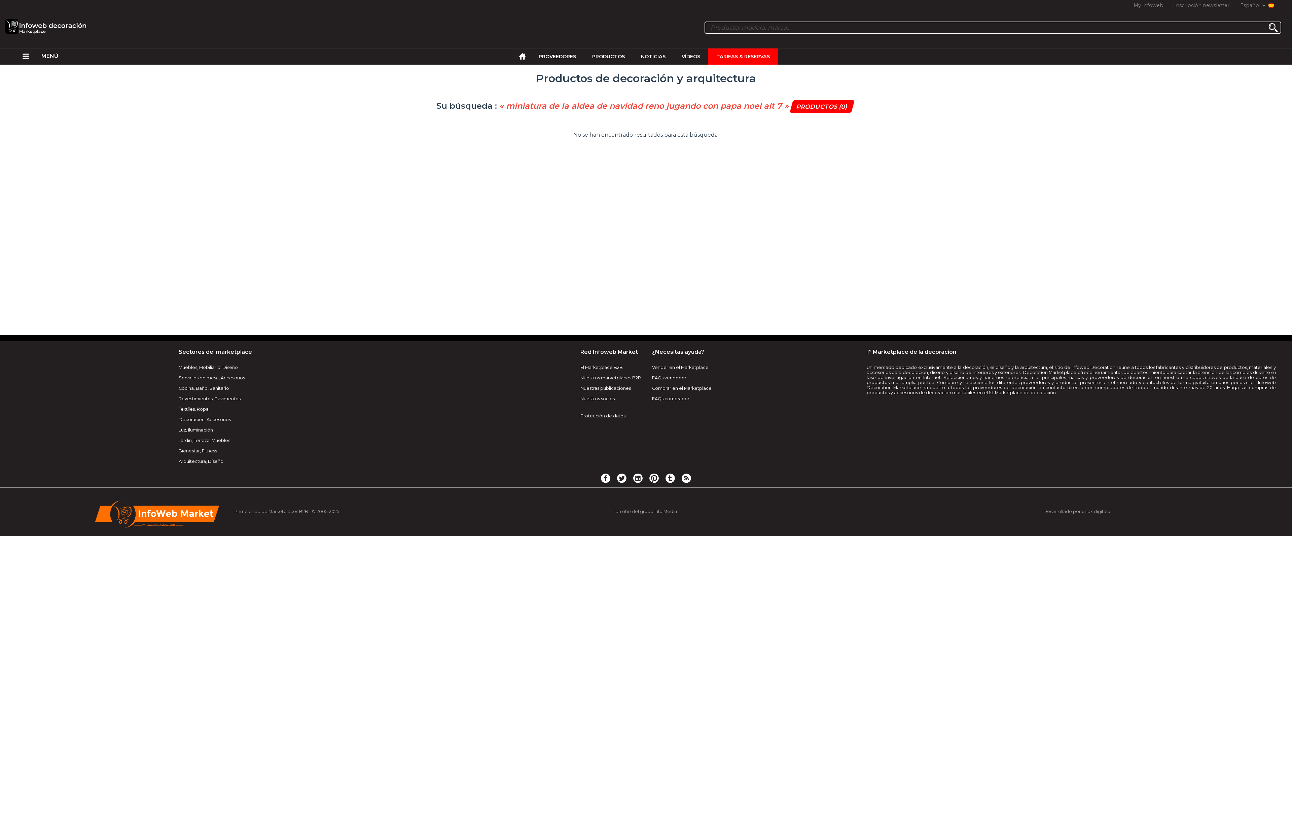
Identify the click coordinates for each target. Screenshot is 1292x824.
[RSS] (686, 478)
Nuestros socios (597, 398)
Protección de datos (602, 415)
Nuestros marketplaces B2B (610, 377)
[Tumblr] (670, 478)
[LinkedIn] (638, 478)
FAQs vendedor (669, 377)
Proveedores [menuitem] (557, 57)
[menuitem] (26, 56)
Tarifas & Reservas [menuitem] (743, 57)
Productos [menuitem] (608, 57)
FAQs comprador (670, 398)
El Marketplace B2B (601, 367)
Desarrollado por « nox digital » (1076, 511)
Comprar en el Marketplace (682, 388)
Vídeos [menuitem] (691, 57)
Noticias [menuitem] (653, 57)
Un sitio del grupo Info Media (646, 511)
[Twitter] (621, 478)
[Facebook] (605, 478)
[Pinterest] (654, 478)
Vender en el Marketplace (680, 367)
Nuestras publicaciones (605, 388)
